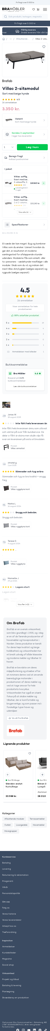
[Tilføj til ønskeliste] (44, 47)
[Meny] (45, 9)
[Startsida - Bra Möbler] (3, 39)
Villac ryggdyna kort (20, 489)
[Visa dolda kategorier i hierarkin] (10, 39)
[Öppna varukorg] (38, 9)
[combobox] (9, 147)
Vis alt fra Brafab (20, 718)
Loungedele (21, 825)
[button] (25, 102)
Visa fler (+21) (23, 604)
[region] (25, 60)
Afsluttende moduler (14, 819)
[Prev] (6, 60)
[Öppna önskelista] (33, 9)
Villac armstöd (17, 448)
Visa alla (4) (23, 212)
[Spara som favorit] (30, 753)
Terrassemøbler (37, 819)
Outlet (7, 825)
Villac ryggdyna (18, 564)
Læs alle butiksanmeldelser (25, 386)
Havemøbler (39, 825)
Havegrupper (10, 831)
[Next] (43, 60)
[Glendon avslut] (18, 763)
